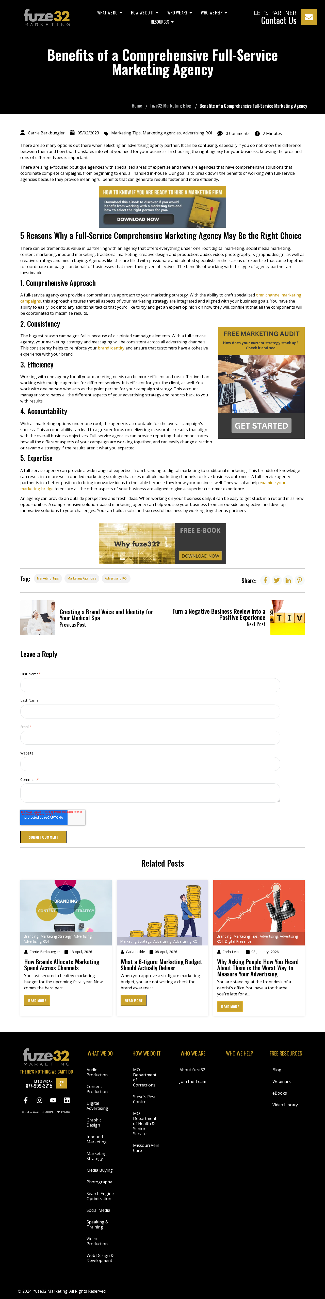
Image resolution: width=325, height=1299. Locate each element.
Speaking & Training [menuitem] (97, 1224)
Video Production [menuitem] (97, 1241)
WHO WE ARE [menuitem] (193, 1054)
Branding (31, 936)
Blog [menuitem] (276, 1070)
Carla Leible (135, 951)
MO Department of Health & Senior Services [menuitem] (144, 1123)
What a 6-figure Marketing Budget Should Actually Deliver (161, 964)
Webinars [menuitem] (281, 1081)
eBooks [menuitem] (279, 1093)
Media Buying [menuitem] (100, 1170)
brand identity (111, 348)
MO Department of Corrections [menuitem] (144, 1077)
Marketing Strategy (56, 936)
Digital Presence (238, 941)
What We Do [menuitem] (107, 13)
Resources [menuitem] (160, 22)
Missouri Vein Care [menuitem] (146, 1148)
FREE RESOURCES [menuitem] (286, 1054)
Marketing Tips (126, 133)
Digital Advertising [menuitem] (97, 1105)
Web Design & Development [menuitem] (100, 1258)
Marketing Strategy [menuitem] (97, 1156)
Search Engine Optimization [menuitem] (100, 1196)
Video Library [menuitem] (285, 1105)
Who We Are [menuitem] (177, 13)
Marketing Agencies (162, 133)
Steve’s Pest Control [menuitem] (144, 1099)
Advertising (83, 936)
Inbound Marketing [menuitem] (97, 1139)
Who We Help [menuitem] (211, 13)
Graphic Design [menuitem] (94, 1122)
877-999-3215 (39, 1085)
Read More (37, 1000)
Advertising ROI (197, 133)
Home (137, 105)
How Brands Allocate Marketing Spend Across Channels (61, 964)
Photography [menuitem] (99, 1182)
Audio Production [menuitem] (97, 1072)
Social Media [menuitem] (98, 1210)
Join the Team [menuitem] (193, 1081)
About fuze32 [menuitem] (192, 1070)
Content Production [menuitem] (97, 1089)
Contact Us (279, 20)
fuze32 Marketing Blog (170, 105)
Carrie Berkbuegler (46, 133)
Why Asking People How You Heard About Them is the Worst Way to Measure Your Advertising (258, 967)
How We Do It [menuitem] (142, 13)
